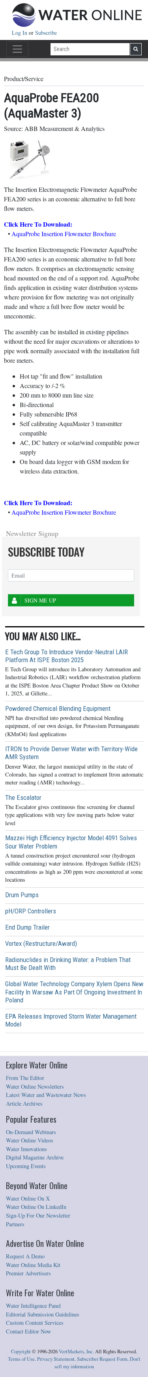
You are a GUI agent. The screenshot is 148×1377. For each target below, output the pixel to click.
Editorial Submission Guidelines (42, 1314)
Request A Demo (25, 1256)
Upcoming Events (26, 1166)
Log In (20, 32)
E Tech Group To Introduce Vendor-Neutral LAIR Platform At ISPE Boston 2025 (66, 656)
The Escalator (23, 797)
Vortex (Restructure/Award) (41, 943)
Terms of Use (21, 1359)
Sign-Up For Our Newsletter (38, 1215)
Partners (15, 1224)
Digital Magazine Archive (35, 1157)
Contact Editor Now (28, 1331)
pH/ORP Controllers (30, 911)
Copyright (21, 1351)
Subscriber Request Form (102, 1359)
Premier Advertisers (28, 1273)
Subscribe (46, 32)
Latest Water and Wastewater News (46, 1095)
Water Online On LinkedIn (36, 1206)
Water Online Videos (29, 1140)
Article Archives (24, 1103)
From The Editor (25, 1078)
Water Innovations (26, 1149)
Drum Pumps (22, 895)
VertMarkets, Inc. (76, 1351)
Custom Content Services (35, 1322)
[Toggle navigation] (17, 49)
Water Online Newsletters (35, 1086)
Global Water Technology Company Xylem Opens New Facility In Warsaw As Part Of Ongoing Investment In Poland (74, 992)
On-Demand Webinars (31, 1132)
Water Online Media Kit (33, 1265)
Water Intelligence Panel (33, 1305)
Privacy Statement (56, 1359)
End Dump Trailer (27, 927)
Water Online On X (28, 1198)
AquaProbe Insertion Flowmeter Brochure (63, 233)
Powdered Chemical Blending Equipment (58, 708)
